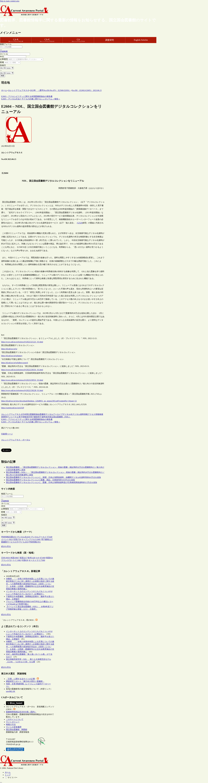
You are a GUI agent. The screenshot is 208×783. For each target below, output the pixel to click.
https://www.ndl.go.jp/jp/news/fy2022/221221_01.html (22, 342)
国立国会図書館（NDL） (60, 417)
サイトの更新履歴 (13, 727)
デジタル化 (67, 414)
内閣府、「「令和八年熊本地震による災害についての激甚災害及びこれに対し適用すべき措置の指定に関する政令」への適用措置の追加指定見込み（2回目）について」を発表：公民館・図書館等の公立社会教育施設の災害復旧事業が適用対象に (30, 584)
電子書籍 (34, 417)
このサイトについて (14, 719)
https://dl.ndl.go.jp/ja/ (9, 349)
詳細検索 (4, 51)
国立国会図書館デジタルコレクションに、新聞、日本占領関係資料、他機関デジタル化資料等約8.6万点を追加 (53, 477)
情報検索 (99, 414)
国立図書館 (31, 414)
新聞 (3, 417)
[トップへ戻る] (1, 782)
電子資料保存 (43, 417)
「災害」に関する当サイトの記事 (20, 679)
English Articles (141, 40)
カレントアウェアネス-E (11, 414)
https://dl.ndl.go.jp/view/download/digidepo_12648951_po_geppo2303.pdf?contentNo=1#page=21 (39, 401)
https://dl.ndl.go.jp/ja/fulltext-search (14, 363)
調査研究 (109, 40)
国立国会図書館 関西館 (16, 730)
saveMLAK (10, 691)
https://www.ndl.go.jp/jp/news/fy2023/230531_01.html (22, 380)
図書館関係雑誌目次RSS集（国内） (21, 712)
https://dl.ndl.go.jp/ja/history (11, 356)
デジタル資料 (78, 414)
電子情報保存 (24, 417)
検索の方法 (11, 724)
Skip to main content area (9, 1)
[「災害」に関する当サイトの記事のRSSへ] (38, 679)
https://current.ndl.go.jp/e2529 (12, 408)
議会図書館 (40, 414)
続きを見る (6, 546)
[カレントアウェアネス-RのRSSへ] (36, 620)
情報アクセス (89, 414)
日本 (24, 414)
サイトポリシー (13, 722)
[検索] (1, 49)
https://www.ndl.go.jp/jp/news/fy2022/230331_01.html (22, 370)
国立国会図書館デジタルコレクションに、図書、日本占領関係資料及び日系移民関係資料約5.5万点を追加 (51, 482)
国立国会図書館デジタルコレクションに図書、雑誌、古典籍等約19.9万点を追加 (40, 480)
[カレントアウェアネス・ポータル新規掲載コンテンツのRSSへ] (14, 709)
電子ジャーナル (12, 417)
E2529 (79, 223)
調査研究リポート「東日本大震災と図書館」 (25, 681)
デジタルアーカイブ (54, 414)
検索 (2, 76)
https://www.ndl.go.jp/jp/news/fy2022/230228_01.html (22, 390)
